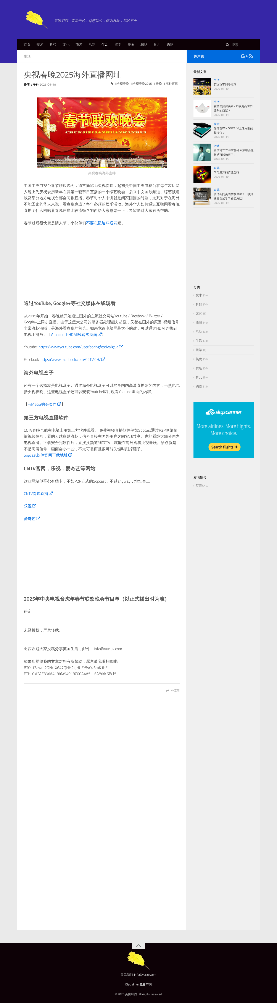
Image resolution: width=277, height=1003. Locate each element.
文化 (66, 44)
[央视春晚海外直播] (102, 132)
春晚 (159, 83)
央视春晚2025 (142, 83)
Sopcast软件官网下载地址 (46, 455)
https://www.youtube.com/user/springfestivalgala (78, 347)
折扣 (53, 44)
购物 (169, 44)
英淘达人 (202, 485)
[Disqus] (102, 758)
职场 (143, 44)
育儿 (156, 44)
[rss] (251, 57)
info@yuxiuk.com (145, 974)
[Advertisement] (102, 262)
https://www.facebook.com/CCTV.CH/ (70, 359)
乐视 (28, 506)
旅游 (79, 44)
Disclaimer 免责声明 (138, 984)
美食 (130, 44)
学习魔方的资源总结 (226, 172)
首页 (27, 44)
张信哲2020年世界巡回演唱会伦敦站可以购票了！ (234, 152)
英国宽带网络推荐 (225, 84)
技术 (40, 44)
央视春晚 (123, 83)
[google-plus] (244, 57)
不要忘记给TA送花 (102, 223)
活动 (92, 44)
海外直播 (172, 83)
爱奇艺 (29, 519)
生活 (104, 44)
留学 (117, 44)
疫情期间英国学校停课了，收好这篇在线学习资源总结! (233, 196)
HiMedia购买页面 (42, 404)
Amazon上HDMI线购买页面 (74, 334)
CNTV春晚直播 (36, 493)
